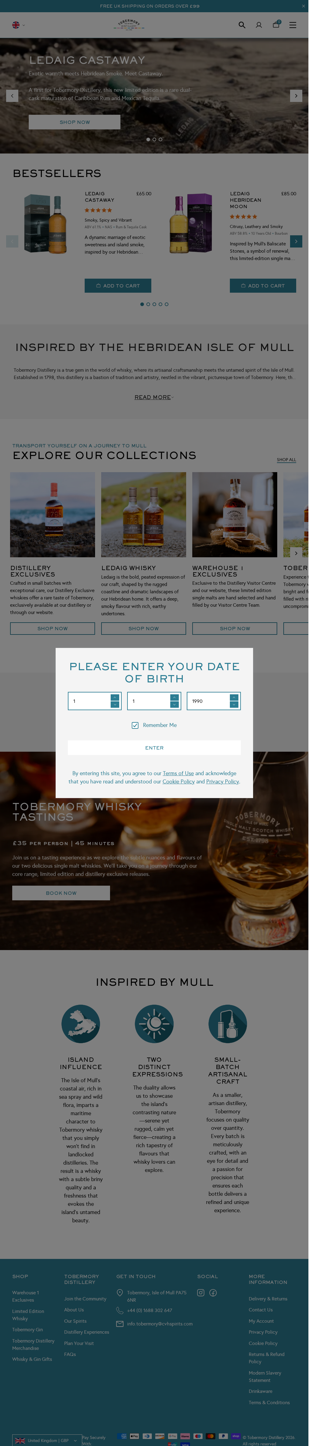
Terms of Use (178, 773)
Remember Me (160, 725)
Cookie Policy (179, 781)
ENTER (154, 747)
